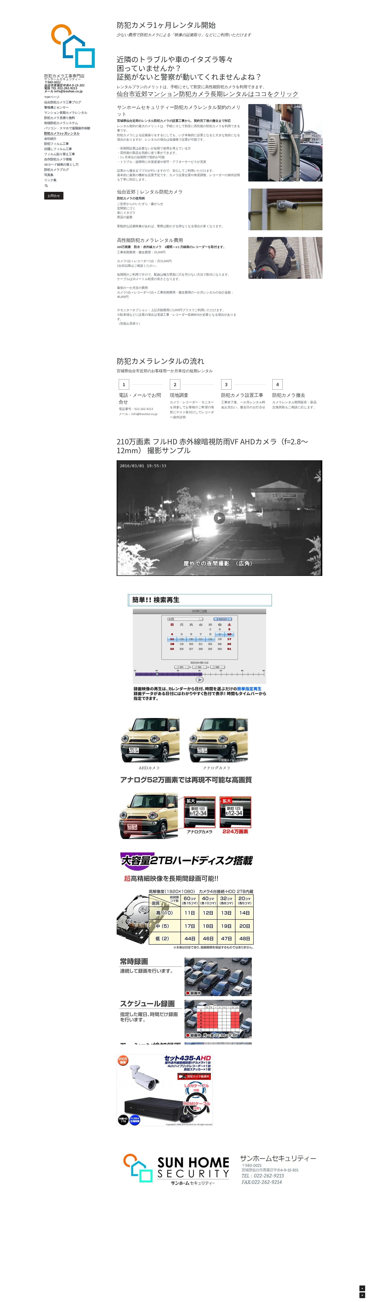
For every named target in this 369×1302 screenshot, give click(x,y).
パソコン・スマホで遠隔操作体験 (67, 128)
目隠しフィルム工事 (58, 149)
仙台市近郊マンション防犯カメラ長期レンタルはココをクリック (208, 94)
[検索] (46, 185)
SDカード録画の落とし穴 (61, 164)
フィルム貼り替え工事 (59, 154)
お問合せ (54, 196)
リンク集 (50, 180)
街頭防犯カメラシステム (61, 123)
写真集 (48, 175)
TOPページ (51, 97)
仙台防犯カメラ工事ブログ (62, 102)
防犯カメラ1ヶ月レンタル (62, 133)
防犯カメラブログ (56, 169)
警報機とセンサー (56, 107)
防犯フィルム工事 (56, 144)
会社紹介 (50, 138)
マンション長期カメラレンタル (65, 112)
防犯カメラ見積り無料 (59, 118)
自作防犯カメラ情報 (58, 159)
